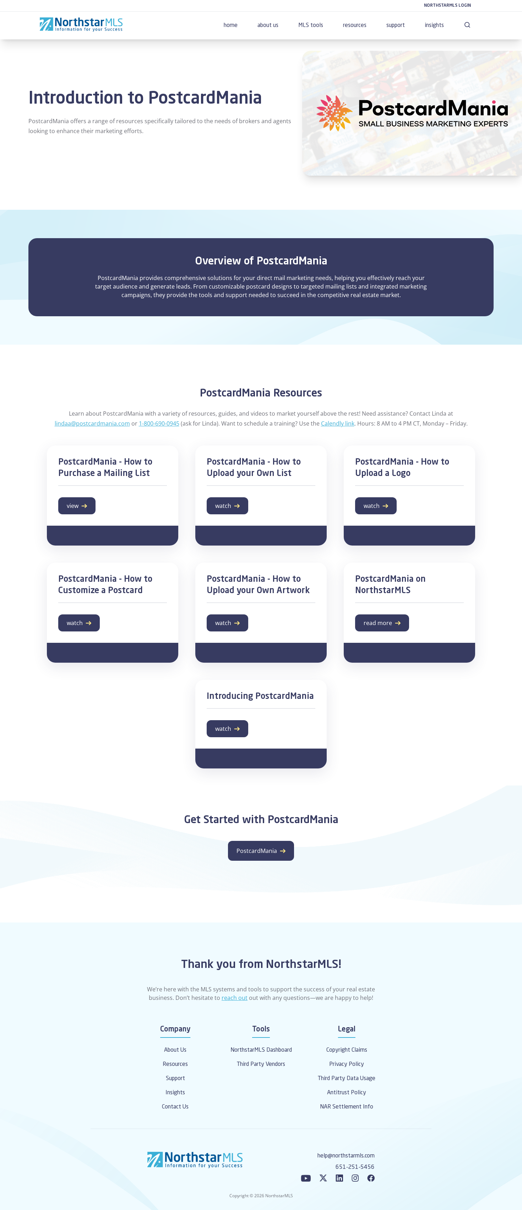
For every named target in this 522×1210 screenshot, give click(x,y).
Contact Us (175, 1107)
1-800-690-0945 (159, 423)
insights (434, 25)
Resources (175, 1064)
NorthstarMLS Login (447, 6)
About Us (175, 1050)
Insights (175, 1093)
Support (175, 1079)
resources (354, 25)
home (231, 25)
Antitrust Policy (346, 1093)
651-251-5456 (355, 1167)
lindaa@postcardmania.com (92, 423)
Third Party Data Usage (346, 1079)
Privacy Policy (346, 1064)
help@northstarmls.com (346, 1156)
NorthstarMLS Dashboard (261, 1050)
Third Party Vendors (261, 1064)
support (395, 25)
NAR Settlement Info (346, 1107)
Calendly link (337, 423)
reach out (235, 998)
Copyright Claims (346, 1050)
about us (267, 25)
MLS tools (310, 25)
